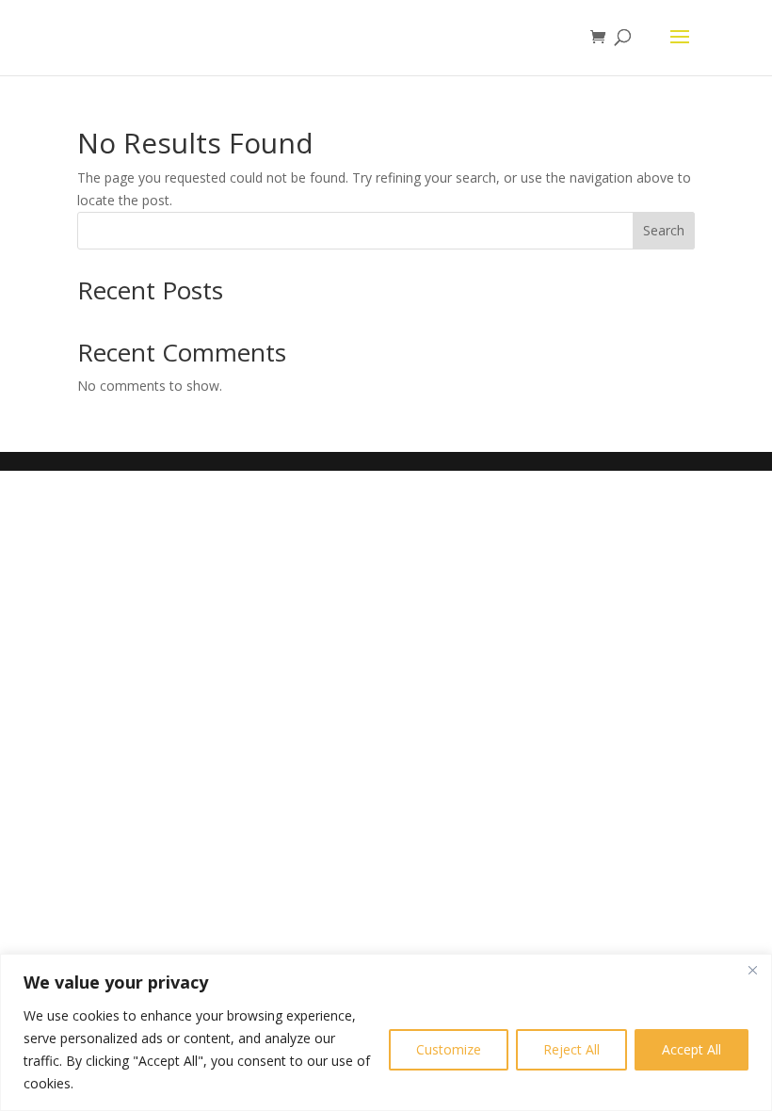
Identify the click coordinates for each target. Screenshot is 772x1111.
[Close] (752, 969)
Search (663, 230)
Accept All (691, 1049)
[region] (386, 1032)
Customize (448, 1049)
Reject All (571, 1049)
